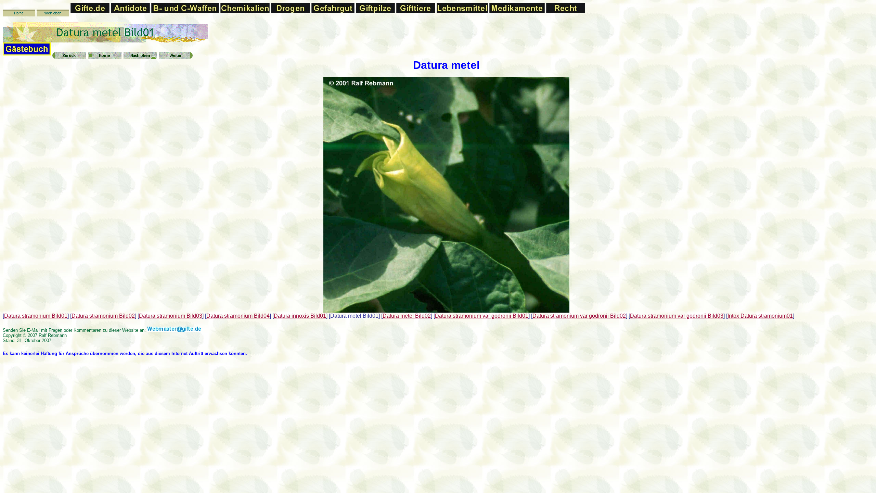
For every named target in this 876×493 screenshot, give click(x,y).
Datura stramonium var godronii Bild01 (481, 316)
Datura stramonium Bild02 (103, 316)
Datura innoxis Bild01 (300, 316)
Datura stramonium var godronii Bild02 (579, 316)
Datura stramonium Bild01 (35, 316)
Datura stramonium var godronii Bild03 (676, 316)
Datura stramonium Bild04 (238, 316)
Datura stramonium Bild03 (170, 316)
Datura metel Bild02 (407, 316)
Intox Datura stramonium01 (760, 316)
